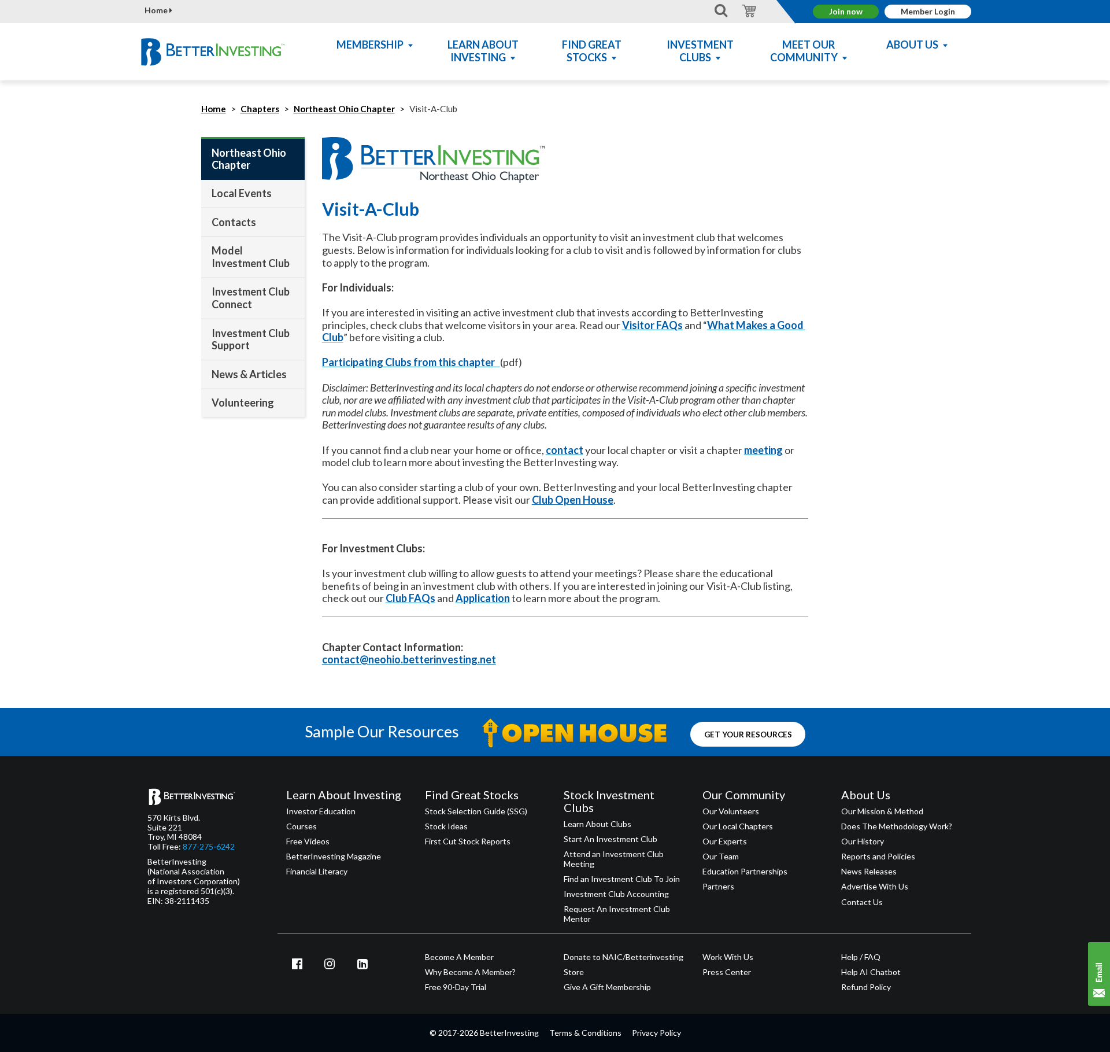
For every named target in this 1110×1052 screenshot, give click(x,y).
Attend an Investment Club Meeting (614, 859)
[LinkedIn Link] (362, 964)
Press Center (726, 972)
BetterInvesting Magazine (333, 856)
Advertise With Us (874, 886)
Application (483, 598)
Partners (718, 886)
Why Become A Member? (470, 972)
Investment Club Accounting (616, 894)
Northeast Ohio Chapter (344, 109)
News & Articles (249, 374)
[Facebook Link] (297, 964)
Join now (846, 11)
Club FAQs (410, 598)
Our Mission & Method (882, 811)
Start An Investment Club (610, 839)
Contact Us (862, 902)
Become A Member (459, 957)
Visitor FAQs (652, 325)
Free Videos (308, 841)
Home (157, 10)
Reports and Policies (878, 856)
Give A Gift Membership (607, 987)
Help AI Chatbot (871, 972)
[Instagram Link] (330, 964)
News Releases (869, 871)
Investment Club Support (251, 339)
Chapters (259, 109)
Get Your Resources (748, 734)
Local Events (242, 193)
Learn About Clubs (597, 824)
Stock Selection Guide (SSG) (476, 811)
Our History (862, 841)
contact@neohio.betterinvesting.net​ (409, 659)
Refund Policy (866, 987)
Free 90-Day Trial (455, 987)
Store (574, 972)
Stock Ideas (446, 826)
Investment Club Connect (251, 298)
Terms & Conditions (585, 1033)
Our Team (720, 856)
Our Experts (724, 841)
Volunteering (243, 402)
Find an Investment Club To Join (622, 879)
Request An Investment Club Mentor (617, 914)
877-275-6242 (209, 846)
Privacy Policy (656, 1033)
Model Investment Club (251, 257)
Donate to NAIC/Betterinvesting (623, 957)
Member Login (928, 11)
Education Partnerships (744, 871)
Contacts (234, 222)
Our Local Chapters (737, 826)
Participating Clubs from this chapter (411, 362)
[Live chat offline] (1099, 974)
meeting (763, 450)
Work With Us (727, 957)
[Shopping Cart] (747, 10)
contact (564, 450)
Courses (301, 826)
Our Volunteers (730, 811)
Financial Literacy (316, 871)
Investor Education (321, 811)
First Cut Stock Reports (467, 841)
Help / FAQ (860, 957)
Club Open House (572, 499)
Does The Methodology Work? (896, 826)
